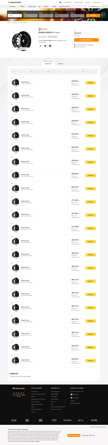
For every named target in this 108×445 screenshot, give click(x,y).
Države (33, 406)
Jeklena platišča (55, 394)
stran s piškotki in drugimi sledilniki (31, 441)
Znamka (10, 13)
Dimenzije (48, 63)
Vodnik (54, 6)
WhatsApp (75, 394)
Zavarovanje (34, 391)
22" (55, 37)
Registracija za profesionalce (38, 399)
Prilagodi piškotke (88, 435)
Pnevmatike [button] (12, 6)
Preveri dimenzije (86, 40)
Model (40, 13)
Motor (56, 13)
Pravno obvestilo (35, 401)
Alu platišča (54, 396)
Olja (39, 6)
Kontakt (87, 2)
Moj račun (97, 2)
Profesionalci (67, 2)
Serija (24, 13)
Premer (72, 13)
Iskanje (93, 15)
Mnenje (60, 63)
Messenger (76, 397)
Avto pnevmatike (55, 391)
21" (52, 37)
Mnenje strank (78, 2)
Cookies (33, 412)
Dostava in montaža (64, 6)
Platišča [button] (22, 6)
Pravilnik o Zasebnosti (36, 409)
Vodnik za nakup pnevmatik (38, 394)
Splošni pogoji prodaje (37, 404)
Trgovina (45, 6)
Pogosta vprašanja (75, 403)
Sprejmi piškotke (74, 435)
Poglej (90, 82)
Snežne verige (32, 6)
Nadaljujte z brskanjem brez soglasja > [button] (99, 427)
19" (49, 37)
